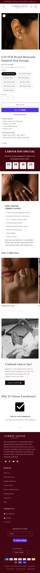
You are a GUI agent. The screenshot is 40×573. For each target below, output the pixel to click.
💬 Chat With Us (9, 514)
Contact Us (7, 498)
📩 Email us (7, 518)
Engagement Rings (8, 306)
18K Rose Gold (8, 90)
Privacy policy (10, 569)
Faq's (5, 502)
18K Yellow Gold (25, 86)
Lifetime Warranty (10, 481)
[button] (4, 7)
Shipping (11, 67)
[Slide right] (24, 53)
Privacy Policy (8, 485)
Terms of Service (9, 477)
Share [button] (5, 143)
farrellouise (12, 566)
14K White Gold (23, 78)
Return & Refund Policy (11, 489)
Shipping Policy (9, 494)
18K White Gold (8, 86)
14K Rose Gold (25, 82)
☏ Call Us (7, 522)
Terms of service (20, 569)
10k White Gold (8, 74)
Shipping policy (31, 569)
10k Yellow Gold (24, 74)
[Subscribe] (30, 534)
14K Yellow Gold (9, 82)
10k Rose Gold (8, 78)
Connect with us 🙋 (15, 383)
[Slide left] (16, 53)
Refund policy (31, 566)
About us (7, 473)
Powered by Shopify (21, 566)
